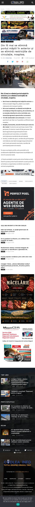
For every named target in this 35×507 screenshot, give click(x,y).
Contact (28, 478)
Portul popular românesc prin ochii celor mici (16, 257)
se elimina (4, 183)
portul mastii (29, 181)
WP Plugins (8, 489)
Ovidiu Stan (9, 58)
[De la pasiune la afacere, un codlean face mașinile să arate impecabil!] (5, 408)
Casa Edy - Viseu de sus (27, 489)
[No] (33, 501)
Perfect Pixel (12, 485)
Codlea (3, 41)
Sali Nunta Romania (16, 489)
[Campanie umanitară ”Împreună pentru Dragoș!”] (5, 393)
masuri (21, 181)
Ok (18, 504)
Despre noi (13, 478)
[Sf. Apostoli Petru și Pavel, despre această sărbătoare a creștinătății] (5, 432)
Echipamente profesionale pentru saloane (13, 491)
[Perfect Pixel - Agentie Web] (17, 219)
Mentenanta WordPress (21, 485)
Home (5, 478)
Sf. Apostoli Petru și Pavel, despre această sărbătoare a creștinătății (21, 431)
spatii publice (13, 183)
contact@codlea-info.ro (22, 471)
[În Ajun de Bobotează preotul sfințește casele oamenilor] (5, 442)
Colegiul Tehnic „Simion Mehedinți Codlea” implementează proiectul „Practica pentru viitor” (15, 265)
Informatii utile (9, 41)
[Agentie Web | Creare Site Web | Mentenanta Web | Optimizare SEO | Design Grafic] (17, 177)
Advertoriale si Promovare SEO (21, 487)
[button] (32, 2)
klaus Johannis (13, 181)
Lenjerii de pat (28, 491)
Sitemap (20, 478)
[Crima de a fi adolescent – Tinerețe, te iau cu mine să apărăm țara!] (5, 417)
